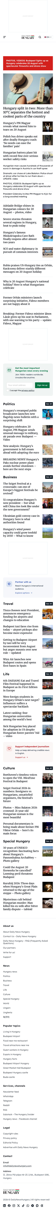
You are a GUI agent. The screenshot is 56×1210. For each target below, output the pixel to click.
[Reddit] (37, 1205)
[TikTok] (23, 1205)
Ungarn (6, 1008)
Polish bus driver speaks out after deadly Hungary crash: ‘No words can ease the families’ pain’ (20, 141)
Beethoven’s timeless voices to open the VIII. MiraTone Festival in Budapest (20, 778)
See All (49, 404)
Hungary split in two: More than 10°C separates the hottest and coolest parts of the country (28, 112)
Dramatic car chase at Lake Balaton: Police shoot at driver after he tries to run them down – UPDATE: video (28, 176)
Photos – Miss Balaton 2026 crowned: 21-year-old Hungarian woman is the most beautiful (20, 812)
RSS (5, 1110)
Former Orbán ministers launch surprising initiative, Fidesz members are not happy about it (26, 301)
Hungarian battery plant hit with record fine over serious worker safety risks (20, 156)
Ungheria (7, 1012)
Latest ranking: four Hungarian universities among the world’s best (17, 716)
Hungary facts (10, 1059)
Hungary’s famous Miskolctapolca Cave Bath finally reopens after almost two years (20, 237)
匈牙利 (6, 1017)
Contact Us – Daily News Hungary (19, 936)
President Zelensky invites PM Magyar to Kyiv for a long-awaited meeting (27, 195)
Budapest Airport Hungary (16, 1063)
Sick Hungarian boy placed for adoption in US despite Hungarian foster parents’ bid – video (21, 731)
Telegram (7, 1100)
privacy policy (27, 390)
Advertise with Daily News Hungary (20, 1147)
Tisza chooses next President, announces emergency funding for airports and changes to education (21, 615)
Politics (6, 976)
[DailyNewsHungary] (28, 37)
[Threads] (42, 1205)
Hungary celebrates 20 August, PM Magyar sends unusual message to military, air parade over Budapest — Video (20, 433)
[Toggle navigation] (4, 37)
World (6, 1003)
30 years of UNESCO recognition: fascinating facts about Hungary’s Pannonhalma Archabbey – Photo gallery (21, 854)
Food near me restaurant (15, 1040)
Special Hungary (11, 999)
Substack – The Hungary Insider (18, 1114)
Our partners (9, 947)
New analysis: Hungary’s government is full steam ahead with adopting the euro (21, 449)
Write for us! (9, 952)
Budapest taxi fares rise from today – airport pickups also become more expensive (20, 630)
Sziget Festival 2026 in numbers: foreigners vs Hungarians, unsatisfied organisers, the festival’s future (18, 795)
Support (7, 957)
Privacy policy (10, 1138)
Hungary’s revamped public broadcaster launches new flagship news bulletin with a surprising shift (21, 415)
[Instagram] (14, 1205)
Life (5, 989)
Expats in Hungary (12, 1054)
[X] (18, 1205)
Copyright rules (10, 1133)
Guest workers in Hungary (15, 1050)
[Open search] (40, 37)
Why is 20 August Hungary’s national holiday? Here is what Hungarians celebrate (26, 285)
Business (7, 980)
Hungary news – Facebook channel (20, 1119)
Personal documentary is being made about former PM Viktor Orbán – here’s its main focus (21, 828)
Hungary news (10, 971)
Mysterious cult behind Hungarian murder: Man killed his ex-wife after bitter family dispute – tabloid (20, 904)
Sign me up (42, 385)
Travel (6, 985)
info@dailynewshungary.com (17, 1166)
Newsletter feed (11, 1091)
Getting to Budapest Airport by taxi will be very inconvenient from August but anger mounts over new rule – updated (20, 646)
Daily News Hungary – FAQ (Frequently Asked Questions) (25, 942)
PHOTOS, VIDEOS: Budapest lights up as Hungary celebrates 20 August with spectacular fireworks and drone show (27, 63)
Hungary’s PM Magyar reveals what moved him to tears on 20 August (19, 126)
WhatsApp (8, 1096)
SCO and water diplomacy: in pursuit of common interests (20, 250)
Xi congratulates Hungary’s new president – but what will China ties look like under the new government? (21, 504)
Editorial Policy (10, 1142)
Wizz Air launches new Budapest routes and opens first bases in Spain (19, 662)
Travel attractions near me (16, 1045)
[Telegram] (32, 1205)
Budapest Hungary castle (15, 1072)
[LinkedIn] (4, 1205)
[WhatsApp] (28, 1205)
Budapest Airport (11, 1036)
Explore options (22, 593)
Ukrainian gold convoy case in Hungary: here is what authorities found (21, 519)
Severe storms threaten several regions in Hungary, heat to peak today (20, 222)
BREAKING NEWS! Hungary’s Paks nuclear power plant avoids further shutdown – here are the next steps (21, 464)
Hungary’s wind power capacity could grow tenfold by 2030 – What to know (20, 532)
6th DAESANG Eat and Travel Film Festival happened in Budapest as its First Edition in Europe (21, 685)
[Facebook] (9, 1205)
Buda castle (9, 1077)
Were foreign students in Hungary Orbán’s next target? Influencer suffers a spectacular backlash (21, 701)
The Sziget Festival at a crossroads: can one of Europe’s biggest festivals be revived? (20, 488)
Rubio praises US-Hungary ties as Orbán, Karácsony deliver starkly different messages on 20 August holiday (28, 268)
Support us (20, 757)
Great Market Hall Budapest (17, 1068)
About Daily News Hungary (16, 932)
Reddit (6, 1105)
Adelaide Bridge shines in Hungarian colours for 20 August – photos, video (18, 209)
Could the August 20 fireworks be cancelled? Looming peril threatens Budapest (18, 872)
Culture (6, 994)
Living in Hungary (11, 1031)
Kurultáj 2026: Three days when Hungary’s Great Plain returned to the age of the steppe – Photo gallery (20, 888)
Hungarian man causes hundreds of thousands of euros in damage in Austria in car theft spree (28, 167)
